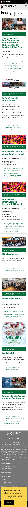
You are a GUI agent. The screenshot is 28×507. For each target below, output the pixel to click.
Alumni (11, 70)
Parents (18, 369)
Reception (12, 371)
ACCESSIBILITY (5, 477)
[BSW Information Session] (14, 242)
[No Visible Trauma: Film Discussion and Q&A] (14, 84)
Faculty (5, 70)
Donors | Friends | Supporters (10, 129)
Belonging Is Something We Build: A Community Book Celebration (13, 397)
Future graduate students (15, 68)
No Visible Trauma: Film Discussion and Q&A (10, 99)
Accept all (9, 502)
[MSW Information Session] (14, 284)
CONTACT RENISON (6, 473)
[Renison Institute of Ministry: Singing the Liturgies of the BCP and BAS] (14, 187)
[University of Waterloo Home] (5, 2)
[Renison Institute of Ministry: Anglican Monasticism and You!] (14, 139)
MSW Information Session (11, 298)
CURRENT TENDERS (6, 482)
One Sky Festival (8, 353)
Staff (8, 70)
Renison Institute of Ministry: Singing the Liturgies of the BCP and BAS (12, 201)
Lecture (11, 71)
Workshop (16, 176)
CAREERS (3, 479)
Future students (16, 65)
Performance (6, 371)
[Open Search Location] (26, 2)
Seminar (15, 71)
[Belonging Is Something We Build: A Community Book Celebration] (14, 382)
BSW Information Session (11, 254)
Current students (7, 61)
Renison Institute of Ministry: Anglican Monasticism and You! (13, 152)
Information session (17, 272)
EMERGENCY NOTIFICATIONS (9, 486)
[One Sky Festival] (14, 334)
